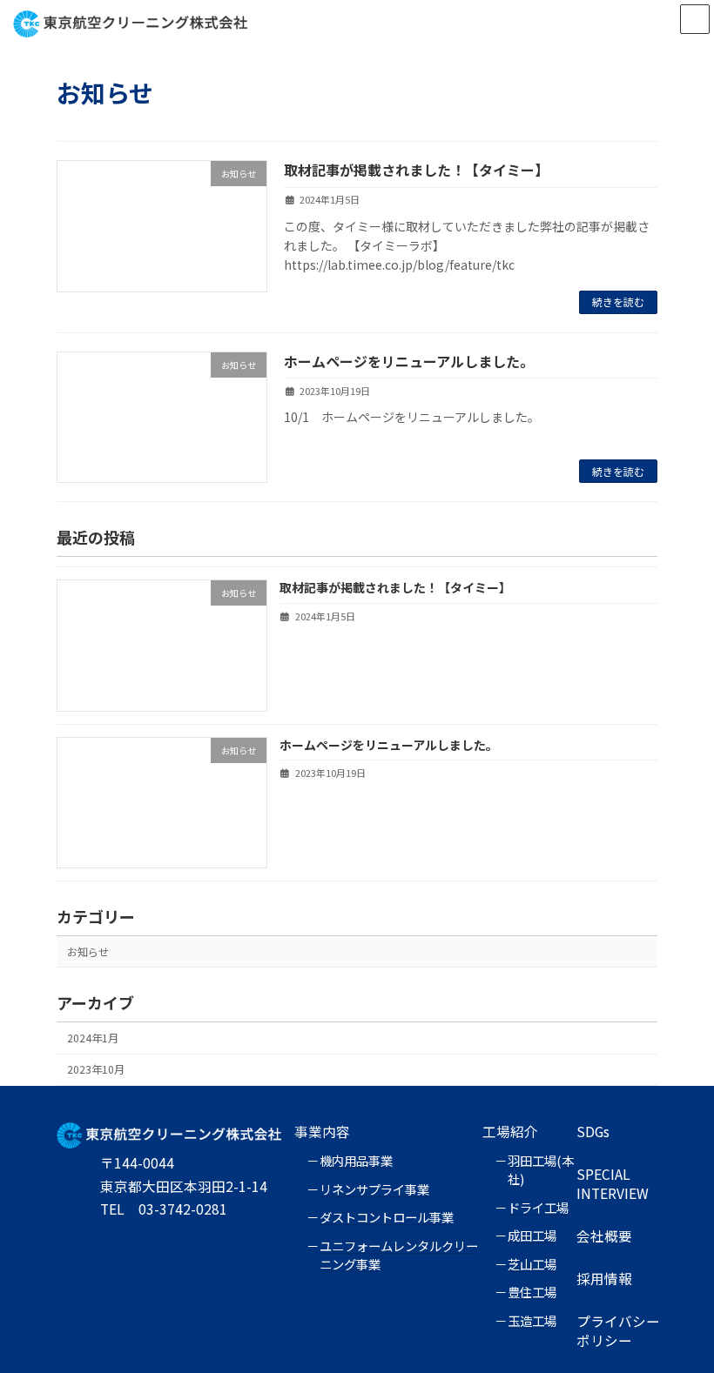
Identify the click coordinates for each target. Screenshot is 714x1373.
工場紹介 (510, 1131)
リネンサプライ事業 (374, 1189)
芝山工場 (532, 1264)
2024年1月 (92, 1038)
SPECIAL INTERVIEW (612, 1183)
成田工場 (532, 1235)
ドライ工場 (538, 1207)
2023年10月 (96, 1069)
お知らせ (88, 952)
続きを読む (618, 301)
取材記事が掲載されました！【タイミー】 (416, 169)
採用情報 (604, 1278)
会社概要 (604, 1235)
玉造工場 (532, 1320)
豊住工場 (532, 1292)
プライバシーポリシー (618, 1330)
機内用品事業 (356, 1160)
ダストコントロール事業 (387, 1217)
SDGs (593, 1131)
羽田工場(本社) (541, 1169)
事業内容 (322, 1131)
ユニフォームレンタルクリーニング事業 (399, 1254)
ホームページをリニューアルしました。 (409, 361)
